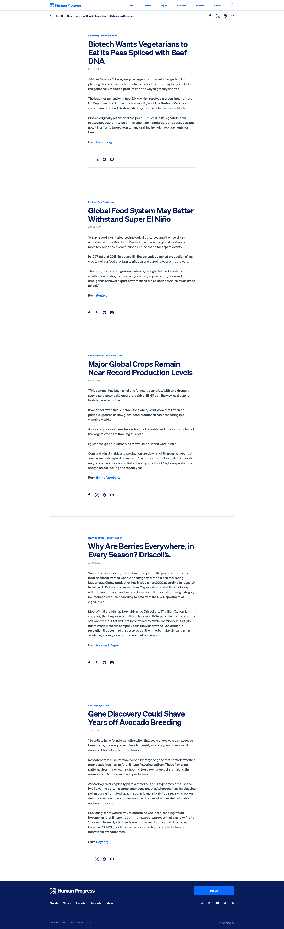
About (217, 5)
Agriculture (104, 705)
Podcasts (95, 903)
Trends (147, 5)
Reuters (92, 202)
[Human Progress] (122, 891)
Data (131, 5)
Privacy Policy (226, 922)
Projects (181, 5)
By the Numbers (96, 355)
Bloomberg (93, 35)
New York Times (96, 537)
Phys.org (92, 705)
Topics (164, 5)
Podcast (200, 5)
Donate (214, 890)
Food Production (109, 35)
